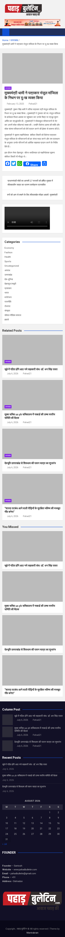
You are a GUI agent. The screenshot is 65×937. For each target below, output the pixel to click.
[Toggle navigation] (13, 31)
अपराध (7, 270)
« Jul (4, 844)
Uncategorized (12, 265)
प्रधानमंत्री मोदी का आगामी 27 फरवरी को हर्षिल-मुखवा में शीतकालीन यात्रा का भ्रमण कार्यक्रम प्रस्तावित (30, 182)
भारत (7, 292)
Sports (8, 261)
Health (8, 257)
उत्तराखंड (8, 88)
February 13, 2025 (15, 104)
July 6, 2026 (12, 373)
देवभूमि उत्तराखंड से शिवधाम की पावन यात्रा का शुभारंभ (30, 463)
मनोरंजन (8, 297)
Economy (9, 248)
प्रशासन (8, 288)
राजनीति (8, 301)
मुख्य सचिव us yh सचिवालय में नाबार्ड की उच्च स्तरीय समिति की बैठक (29, 775)
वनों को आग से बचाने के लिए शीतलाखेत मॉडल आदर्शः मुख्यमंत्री (32, 194)
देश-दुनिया (9, 279)
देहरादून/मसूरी (10, 283)
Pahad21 (33, 104)
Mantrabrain (32, 932)
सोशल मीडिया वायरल (13, 315)
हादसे (7, 319)
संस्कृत (7, 310)
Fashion (8, 252)
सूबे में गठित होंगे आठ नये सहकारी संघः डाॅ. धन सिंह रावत (31, 369)
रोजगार (7, 306)
